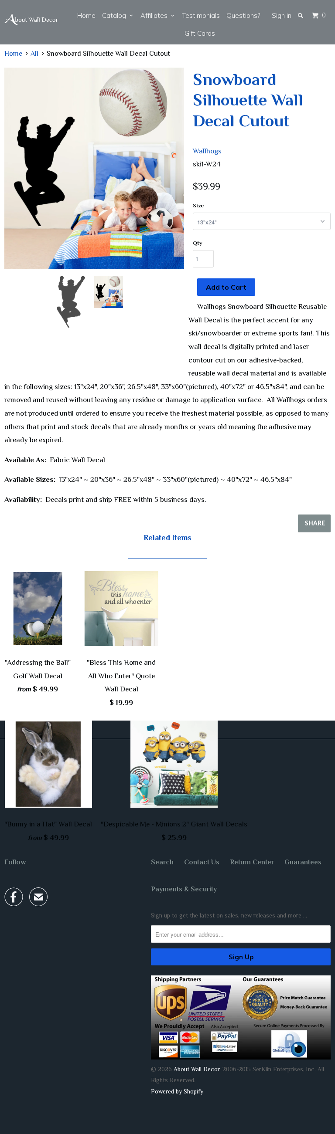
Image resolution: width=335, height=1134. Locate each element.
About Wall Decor (196, 1069)
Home (86, 15)
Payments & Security (184, 889)
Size (198, 205)
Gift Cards (200, 33)
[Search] (301, 15)
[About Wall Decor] (31, 19)
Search (162, 862)
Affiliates (155, 15)
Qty (197, 243)
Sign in (281, 15)
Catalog (116, 15)
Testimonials (201, 15)
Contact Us (201, 862)
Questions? (243, 15)
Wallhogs (207, 151)
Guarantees (302, 862)
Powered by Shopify (177, 1091)
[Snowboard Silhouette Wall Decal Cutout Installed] (94, 169)
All (34, 54)
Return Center (252, 862)
